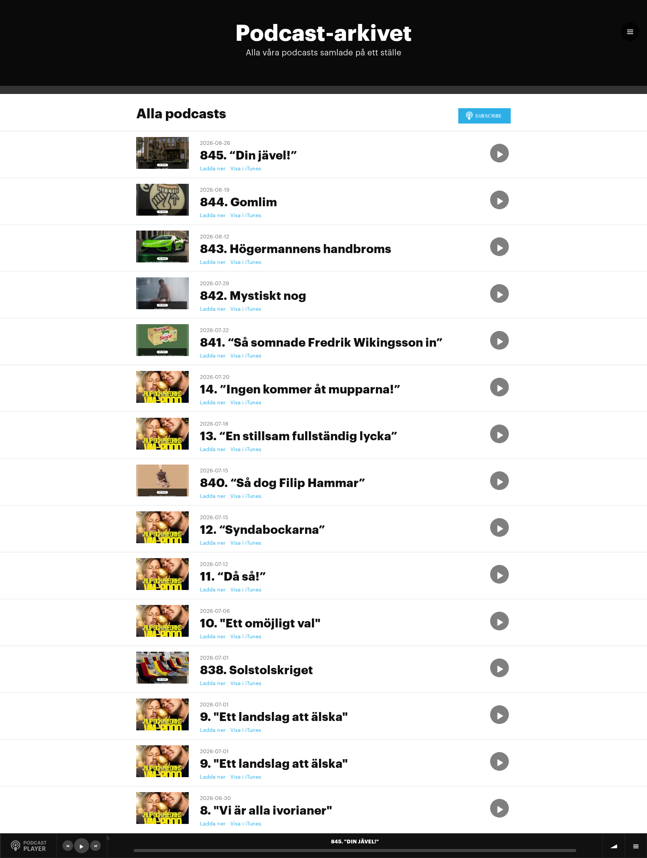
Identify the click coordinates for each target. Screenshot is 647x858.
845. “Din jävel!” (248, 154)
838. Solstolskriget (256, 669)
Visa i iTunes (245, 168)
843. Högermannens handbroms (295, 248)
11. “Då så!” (233, 575)
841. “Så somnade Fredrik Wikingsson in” (321, 341)
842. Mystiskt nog (253, 294)
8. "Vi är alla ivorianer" (266, 809)
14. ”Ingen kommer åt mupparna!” (300, 388)
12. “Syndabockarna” (262, 528)
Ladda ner (212, 168)
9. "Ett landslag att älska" (274, 716)
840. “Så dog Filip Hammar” (282, 482)
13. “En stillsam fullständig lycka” (298, 435)
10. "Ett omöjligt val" (260, 622)
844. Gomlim (238, 201)
